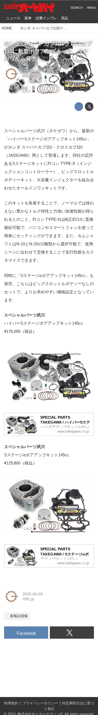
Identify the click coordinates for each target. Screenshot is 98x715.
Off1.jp (27, 76)
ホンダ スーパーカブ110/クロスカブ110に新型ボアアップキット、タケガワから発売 (48, 51)
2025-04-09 (31, 71)
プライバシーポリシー (40, 703)
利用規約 (11, 703)
